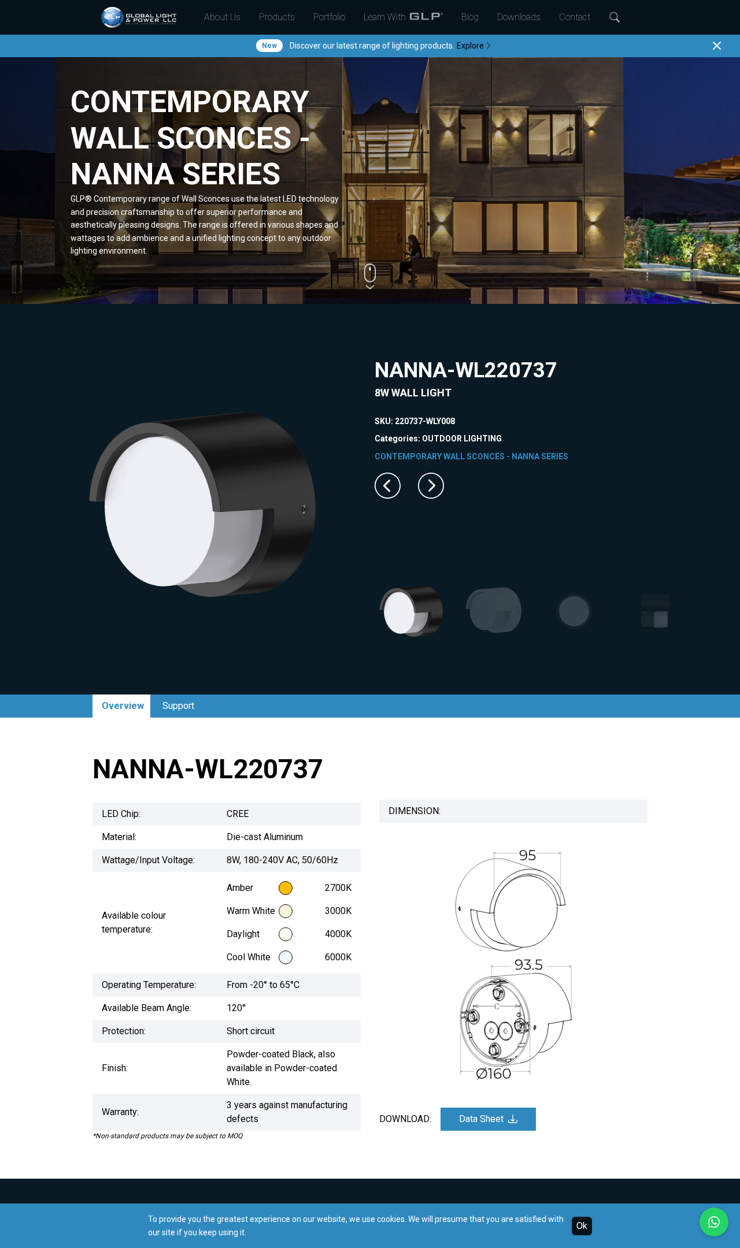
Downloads (519, 17)
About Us (222, 17)
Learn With (385, 17)
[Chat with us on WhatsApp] (714, 1222)
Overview (123, 705)
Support (178, 705)
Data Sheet (481, 1118)
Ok (581, 1225)
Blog (470, 17)
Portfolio (329, 17)
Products (277, 17)
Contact (574, 17)
